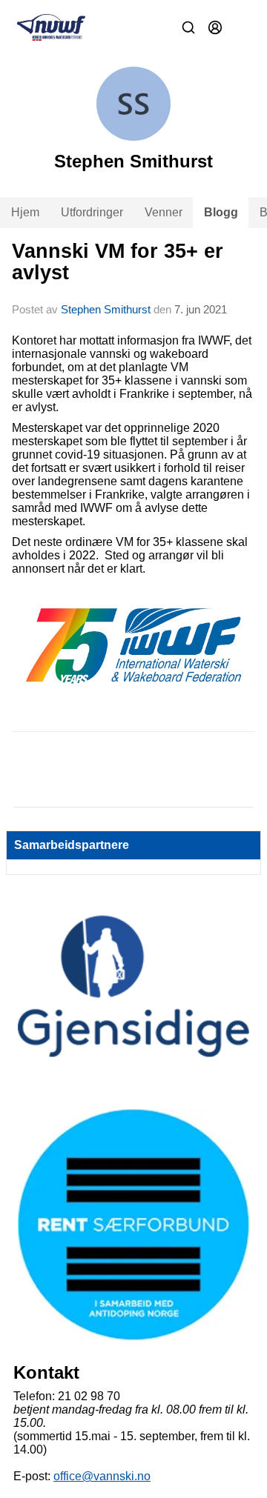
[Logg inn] (215, 27)
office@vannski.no (102, 1476)
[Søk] (188, 27)
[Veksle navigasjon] (241, 27)
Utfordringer (92, 212)
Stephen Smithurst (106, 309)
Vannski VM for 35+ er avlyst (117, 262)
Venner (163, 212)
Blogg (221, 212)
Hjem (25, 212)
